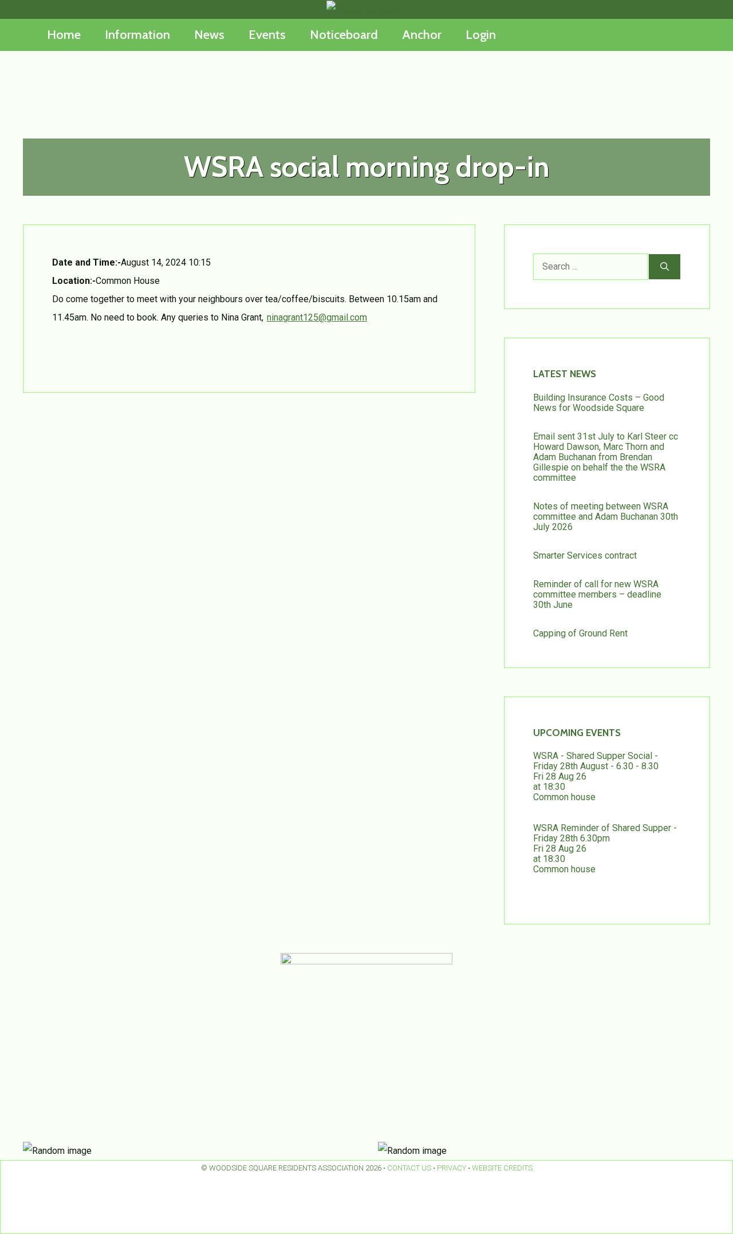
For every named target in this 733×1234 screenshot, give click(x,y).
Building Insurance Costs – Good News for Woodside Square (598, 402)
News (209, 34)
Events (267, 34)
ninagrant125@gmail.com (317, 317)
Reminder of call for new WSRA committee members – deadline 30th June (597, 594)
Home (64, 34)
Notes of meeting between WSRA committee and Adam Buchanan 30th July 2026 (605, 516)
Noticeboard (344, 34)
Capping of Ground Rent (580, 633)
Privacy (451, 1168)
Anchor (422, 34)
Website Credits (502, 1168)
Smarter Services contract (585, 555)
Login (481, 34)
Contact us (409, 1168)
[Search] (664, 267)
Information (137, 34)
